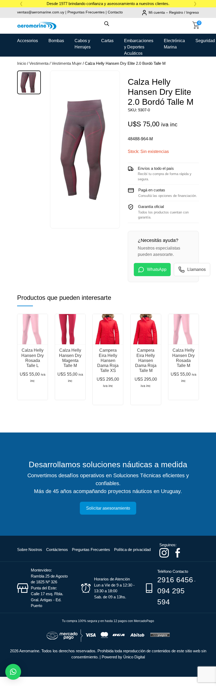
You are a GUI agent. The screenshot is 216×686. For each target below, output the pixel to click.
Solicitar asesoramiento (108, 508)
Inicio (21, 63)
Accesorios (27, 40)
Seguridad (205, 40)
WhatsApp (156, 269)
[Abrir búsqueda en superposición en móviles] (108, 26)
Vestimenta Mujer (67, 63)
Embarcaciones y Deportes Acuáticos (138, 42)
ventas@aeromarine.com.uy (40, 12)
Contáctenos (57, 549)
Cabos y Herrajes (83, 42)
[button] (13, 672)
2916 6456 (175, 580)
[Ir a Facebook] (177, 552)
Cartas (107, 40)
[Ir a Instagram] (164, 552)
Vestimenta (38, 63)
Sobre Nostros (29, 549)
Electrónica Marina (174, 42)
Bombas (56, 40)
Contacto (115, 12)
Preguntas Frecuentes (86, 12)
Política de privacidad (132, 549)
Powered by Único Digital (123, 657)
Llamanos (196, 269)
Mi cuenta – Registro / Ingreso (174, 12)
